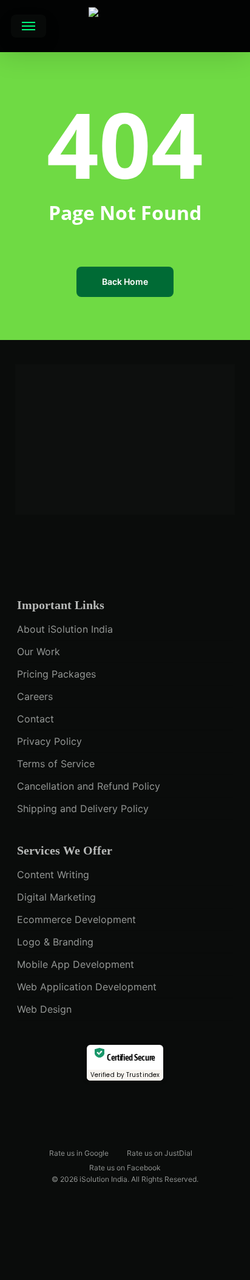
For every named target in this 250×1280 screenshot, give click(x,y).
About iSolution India (65, 629)
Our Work (38, 651)
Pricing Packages (56, 674)
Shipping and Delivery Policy (83, 808)
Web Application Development (87, 987)
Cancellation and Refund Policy (88, 786)
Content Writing (53, 874)
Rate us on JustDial (159, 1152)
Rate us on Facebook (125, 1167)
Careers (35, 696)
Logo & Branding (55, 942)
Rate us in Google (79, 1152)
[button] (28, 26)
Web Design (44, 1009)
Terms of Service (56, 764)
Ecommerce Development (76, 919)
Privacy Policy (49, 741)
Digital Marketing (56, 897)
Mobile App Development (75, 964)
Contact (35, 719)
